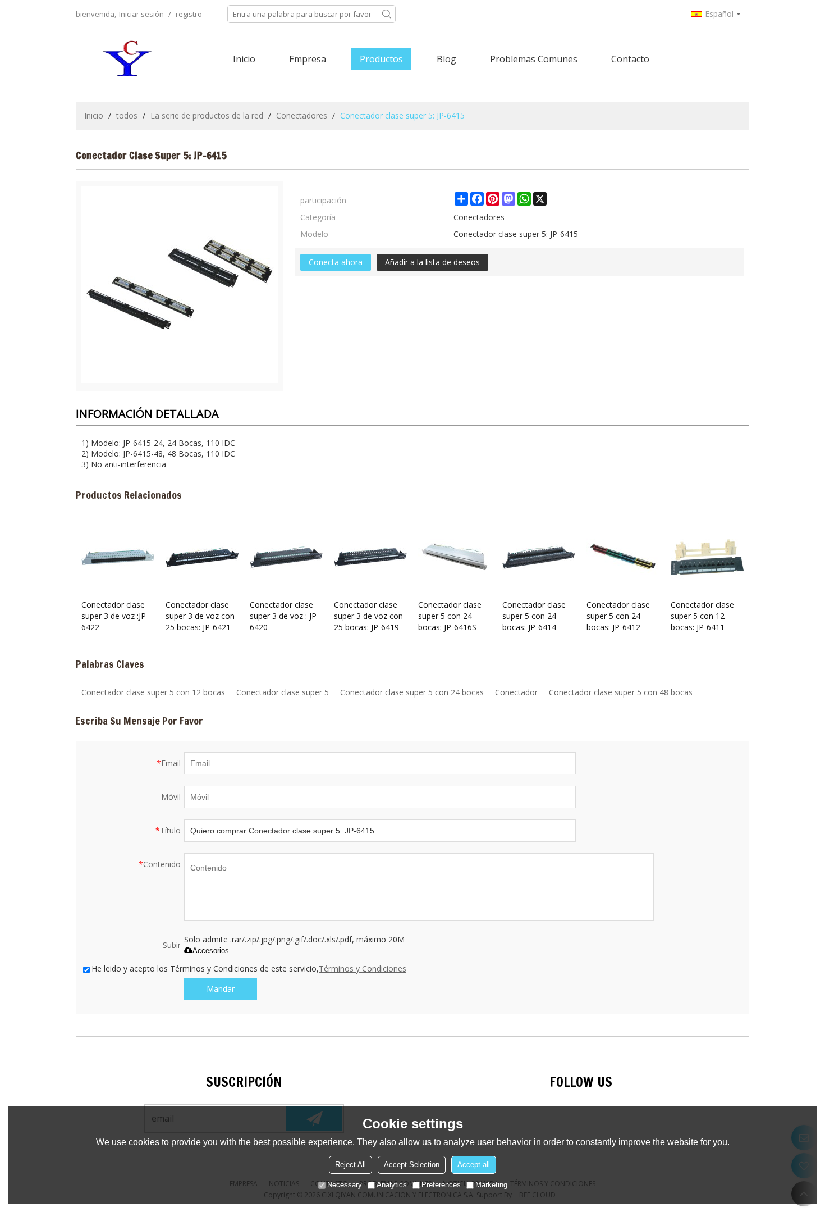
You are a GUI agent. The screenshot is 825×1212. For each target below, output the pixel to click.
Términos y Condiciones (362, 968)
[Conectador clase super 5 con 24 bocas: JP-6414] (538, 557)
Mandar (221, 988)
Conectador (516, 692)
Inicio (244, 59)
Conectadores (301, 115)
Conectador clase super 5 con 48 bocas (621, 692)
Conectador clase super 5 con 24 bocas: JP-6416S (450, 615)
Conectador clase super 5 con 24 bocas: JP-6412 (618, 615)
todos (127, 115)
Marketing (491, 1185)
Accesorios (210, 950)
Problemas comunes (534, 59)
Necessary (344, 1185)
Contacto (630, 59)
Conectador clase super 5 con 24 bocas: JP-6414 (534, 615)
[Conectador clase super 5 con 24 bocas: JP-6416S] (454, 557)
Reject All (350, 1165)
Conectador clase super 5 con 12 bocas (153, 692)
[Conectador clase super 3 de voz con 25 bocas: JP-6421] (202, 557)
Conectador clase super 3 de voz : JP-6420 (284, 615)
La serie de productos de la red (206, 115)
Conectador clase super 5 (282, 692)
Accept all (473, 1165)
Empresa (307, 59)
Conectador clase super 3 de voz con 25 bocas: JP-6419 (368, 615)
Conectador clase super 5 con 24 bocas (412, 692)
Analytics (392, 1185)
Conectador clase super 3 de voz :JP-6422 (115, 615)
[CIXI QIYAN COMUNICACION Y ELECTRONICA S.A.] (129, 59)
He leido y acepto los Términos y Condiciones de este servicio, (248, 968)
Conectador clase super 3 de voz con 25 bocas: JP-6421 (200, 615)
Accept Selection (411, 1165)
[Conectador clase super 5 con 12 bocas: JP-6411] (707, 557)
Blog (446, 59)
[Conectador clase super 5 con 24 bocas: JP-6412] (622, 557)
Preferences (441, 1185)
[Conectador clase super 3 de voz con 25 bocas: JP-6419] (370, 557)
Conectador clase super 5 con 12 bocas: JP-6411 (702, 615)
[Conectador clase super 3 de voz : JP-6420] (286, 557)
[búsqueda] (386, 14)
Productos (381, 59)
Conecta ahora (336, 262)
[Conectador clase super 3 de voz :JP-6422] (117, 557)
